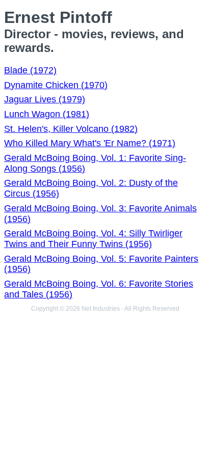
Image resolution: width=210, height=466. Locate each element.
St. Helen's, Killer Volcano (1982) (71, 129)
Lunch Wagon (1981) (46, 114)
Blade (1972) (30, 70)
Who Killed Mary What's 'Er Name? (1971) (89, 143)
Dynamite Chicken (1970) (56, 85)
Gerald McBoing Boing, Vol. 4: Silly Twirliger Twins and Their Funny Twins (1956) (93, 238)
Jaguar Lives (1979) (44, 99)
